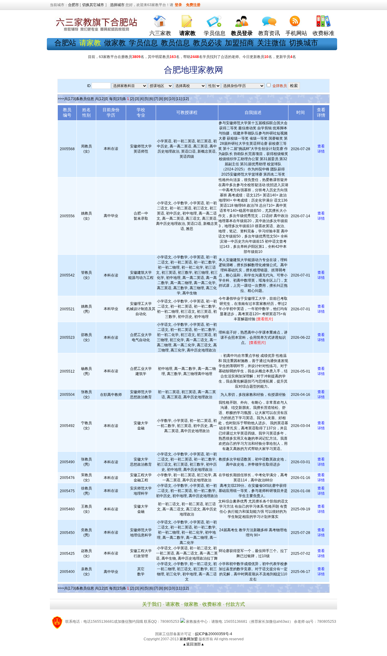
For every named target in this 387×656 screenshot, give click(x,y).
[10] (172, 99)
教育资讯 (269, 33)
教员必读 (207, 43)
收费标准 (323, 33)
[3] (137, 99)
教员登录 (242, 33)
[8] (161, 99)
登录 (178, 5)
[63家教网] (95, 31)
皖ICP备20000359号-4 (213, 634)
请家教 (172, 604)
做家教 (115, 43)
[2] (132, 99)
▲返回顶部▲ (193, 644)
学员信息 (215, 33)
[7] (156, 99)
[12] (186, 99)
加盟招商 (239, 43)
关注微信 (271, 43)
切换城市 (303, 43)
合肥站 (65, 43)
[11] (179, 99)
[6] (151, 99)
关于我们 (151, 604)
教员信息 (175, 43)
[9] (166, 99)
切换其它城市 (93, 5)
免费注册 (193, 5)
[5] (146, 99)
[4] (142, 99)
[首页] (160, 19)
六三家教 (160, 33)
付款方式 (235, 604)
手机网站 (296, 33)
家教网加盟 (189, 639)
